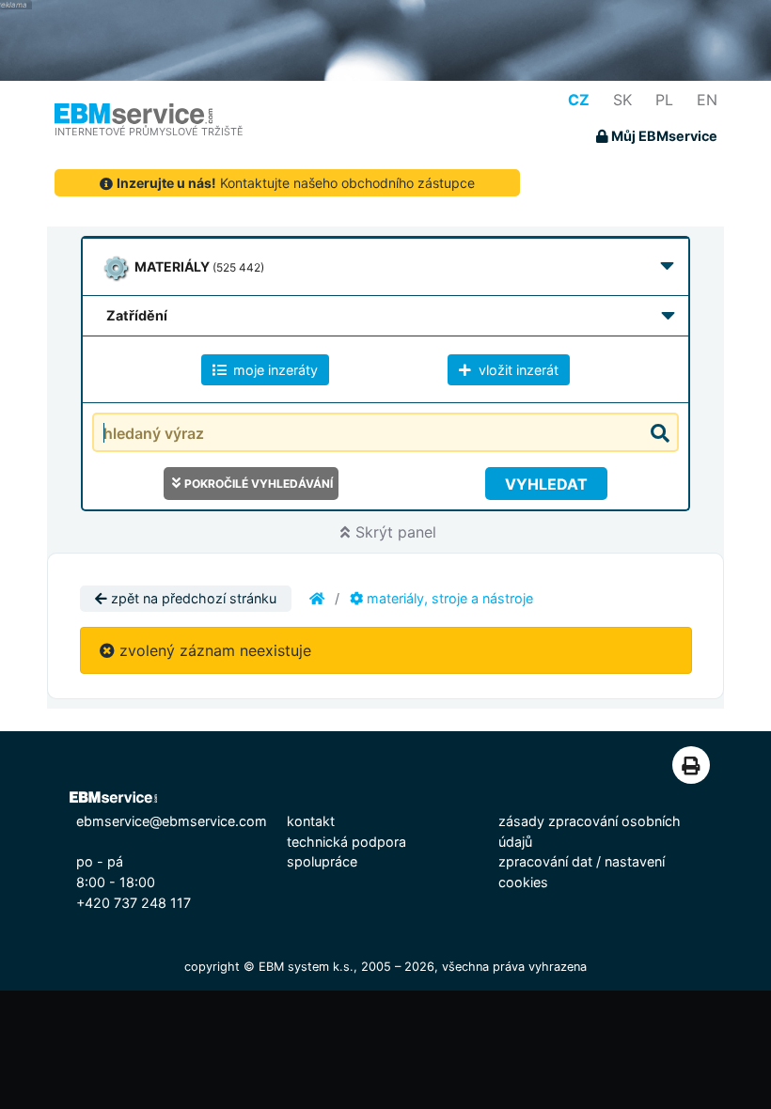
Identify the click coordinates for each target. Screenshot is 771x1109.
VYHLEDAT (546, 484)
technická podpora (346, 842)
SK (622, 99)
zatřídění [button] (136, 315)
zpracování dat (545, 861)
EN (707, 99)
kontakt (311, 821)
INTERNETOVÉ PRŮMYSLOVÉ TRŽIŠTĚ (149, 131)
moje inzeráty (273, 370)
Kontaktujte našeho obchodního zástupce (296, 183)
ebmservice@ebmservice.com (171, 821)
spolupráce (322, 861)
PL (664, 99)
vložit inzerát (517, 370)
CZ (579, 99)
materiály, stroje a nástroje (448, 598)
